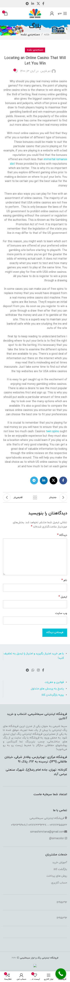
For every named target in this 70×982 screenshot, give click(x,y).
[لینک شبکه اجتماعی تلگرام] (27, 4)
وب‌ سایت (61, 613)
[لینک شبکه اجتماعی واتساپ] (33, 670)
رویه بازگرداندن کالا (52, 695)
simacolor (58, 838)
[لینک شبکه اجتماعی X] (38, 4)
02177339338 (37, 825)
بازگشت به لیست (35, 497)
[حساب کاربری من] (52, 13)
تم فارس (45, 71)
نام (64, 580)
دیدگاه (62, 535)
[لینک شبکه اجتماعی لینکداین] (32, 4)
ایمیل (63, 597)
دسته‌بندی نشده (30, 34)
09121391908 (18, 825)
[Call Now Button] (60, 973)
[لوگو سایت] (35, 13)
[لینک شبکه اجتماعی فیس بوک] (43, 4)
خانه (46, 34)
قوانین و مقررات (54, 682)
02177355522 (58, 825)
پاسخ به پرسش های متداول (47, 689)
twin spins (52, 431)
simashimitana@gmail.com (47, 832)
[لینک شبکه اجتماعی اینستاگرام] (38, 670)
